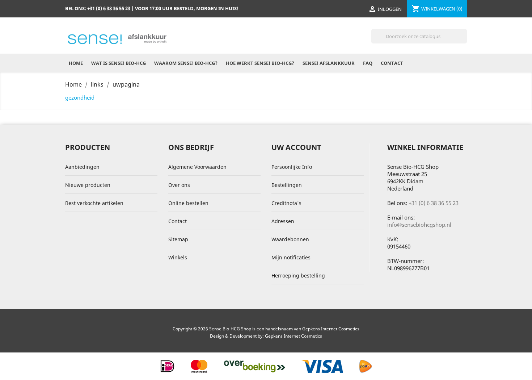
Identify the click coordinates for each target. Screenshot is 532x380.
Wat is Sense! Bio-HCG (118, 63)
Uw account (296, 147)
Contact (392, 63)
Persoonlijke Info (291, 166)
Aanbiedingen (82, 166)
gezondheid (79, 97)
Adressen (282, 221)
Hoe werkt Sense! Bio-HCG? (260, 63)
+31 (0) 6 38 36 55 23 (434, 202)
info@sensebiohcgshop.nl (419, 224)
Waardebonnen (290, 239)
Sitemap (178, 239)
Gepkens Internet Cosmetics (293, 336)
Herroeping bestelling (298, 275)
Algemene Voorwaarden (197, 166)
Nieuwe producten (87, 184)
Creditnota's (286, 203)
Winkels (177, 257)
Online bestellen (188, 203)
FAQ (367, 63)
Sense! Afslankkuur (329, 63)
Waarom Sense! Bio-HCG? (186, 63)
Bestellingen (286, 184)
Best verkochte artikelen (94, 203)
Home (76, 63)
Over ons (179, 184)
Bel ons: (97, 8)
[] (464, 41)
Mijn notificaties (291, 257)
